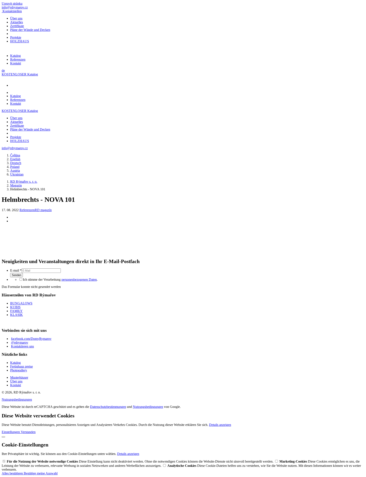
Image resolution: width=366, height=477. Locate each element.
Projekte (15, 37)
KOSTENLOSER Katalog (20, 74)
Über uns (16, 18)
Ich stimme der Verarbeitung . (60, 279)
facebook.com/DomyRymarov (31, 338)
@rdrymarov (19, 342)
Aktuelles (16, 22)
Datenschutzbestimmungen (108, 407)
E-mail (16, 270)
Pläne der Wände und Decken (30, 30)
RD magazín (43, 210)
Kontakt (15, 63)
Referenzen (17, 59)
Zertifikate (17, 26)
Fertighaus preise (21, 366)
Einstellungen (11, 432)
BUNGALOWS (21, 303)
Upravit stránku (12, 3)
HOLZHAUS (19, 41)
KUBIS (15, 307)
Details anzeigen (220, 425)
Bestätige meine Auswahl (41, 473)
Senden (16, 275)
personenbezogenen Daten (79, 279)
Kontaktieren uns (22, 346)
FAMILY (16, 311)
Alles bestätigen (13, 473)
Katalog (15, 55)
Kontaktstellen (12, 11)
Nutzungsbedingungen (17, 399)
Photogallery (18, 370)
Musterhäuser (19, 377)
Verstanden (28, 432)
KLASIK (16, 315)
